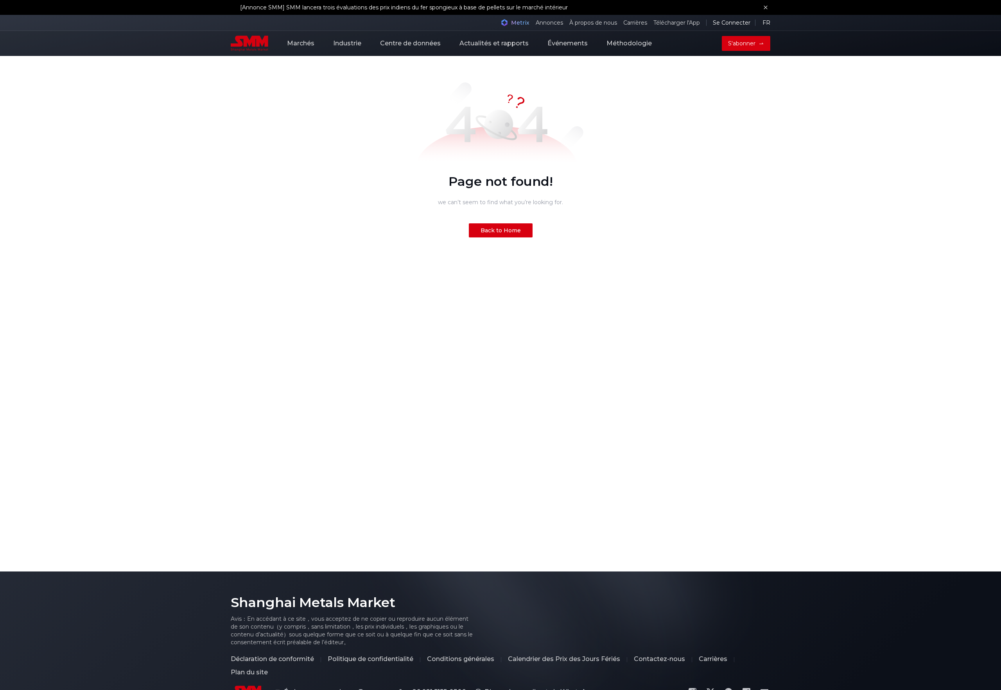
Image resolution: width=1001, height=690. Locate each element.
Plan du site (249, 672)
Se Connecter (731, 22)
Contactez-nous (659, 659)
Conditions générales (460, 659)
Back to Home (501, 230)
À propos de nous (593, 22)
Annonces (549, 22)
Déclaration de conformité (272, 659)
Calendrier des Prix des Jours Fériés (564, 659)
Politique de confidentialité (370, 659)
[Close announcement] (765, 7)
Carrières (635, 22)
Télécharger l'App (676, 22)
